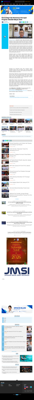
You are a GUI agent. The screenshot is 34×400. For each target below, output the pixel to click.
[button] (32, 10)
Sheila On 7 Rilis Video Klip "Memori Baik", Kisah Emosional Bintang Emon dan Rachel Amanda (10, 367)
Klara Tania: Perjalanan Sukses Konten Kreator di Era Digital (10, 370)
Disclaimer (28, 391)
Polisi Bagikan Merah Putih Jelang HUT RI (19, 182)
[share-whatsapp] (24, 22)
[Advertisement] (20, 64)
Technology (10, 385)
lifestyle (17, 385)
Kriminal (25, 384)
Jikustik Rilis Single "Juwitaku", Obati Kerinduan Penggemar (10, 372)
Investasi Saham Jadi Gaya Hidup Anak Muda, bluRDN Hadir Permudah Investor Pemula (11, 356)
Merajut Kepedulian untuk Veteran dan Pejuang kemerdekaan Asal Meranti (20, 144)
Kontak (25, 391)
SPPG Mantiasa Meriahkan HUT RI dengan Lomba (20, 177)
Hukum (9, 384)
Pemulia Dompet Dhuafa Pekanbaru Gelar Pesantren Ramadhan (19, 97)
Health (2, 384)
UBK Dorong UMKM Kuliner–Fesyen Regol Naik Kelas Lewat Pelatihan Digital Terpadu (10, 359)
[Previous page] (13, 235)
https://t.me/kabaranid (12, 89)
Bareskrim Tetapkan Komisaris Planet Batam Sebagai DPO (20, 155)
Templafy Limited (23, 231)
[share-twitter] (22, 22)
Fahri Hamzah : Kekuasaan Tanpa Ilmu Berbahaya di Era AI (19, 149)
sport (25, 385)
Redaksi (31, 391)
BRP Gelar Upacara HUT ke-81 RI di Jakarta (20, 165)
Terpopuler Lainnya (14, 351)
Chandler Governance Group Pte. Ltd (23, 221)
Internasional (18, 384)
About (25, 390)
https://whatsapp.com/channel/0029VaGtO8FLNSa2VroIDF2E (18, 90)
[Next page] (20, 235)
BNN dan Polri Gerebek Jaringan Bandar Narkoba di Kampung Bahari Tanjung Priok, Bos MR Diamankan (21, 195)
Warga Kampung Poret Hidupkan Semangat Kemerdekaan (20, 172)
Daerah (5, 318)
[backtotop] (17, 381)
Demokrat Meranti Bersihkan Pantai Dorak (19, 188)
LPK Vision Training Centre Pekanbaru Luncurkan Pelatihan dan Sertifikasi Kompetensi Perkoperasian (10, 362)
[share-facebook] (20, 22)
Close (17, 394)
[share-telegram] (25, 22)
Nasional (2, 385)
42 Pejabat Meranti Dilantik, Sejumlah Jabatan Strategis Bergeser (20, 160)
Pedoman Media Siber (29, 390)
